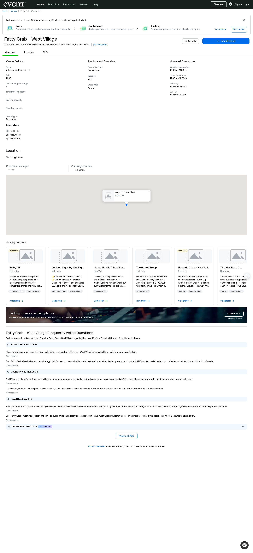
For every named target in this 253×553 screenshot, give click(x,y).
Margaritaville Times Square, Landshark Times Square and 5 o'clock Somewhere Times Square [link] (110, 267)
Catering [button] (182, 291)
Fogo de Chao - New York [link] (193, 267)
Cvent (4, 11)
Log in (246, 4)
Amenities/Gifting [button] (16, 291)
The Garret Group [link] (146, 267)
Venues (40, 4)
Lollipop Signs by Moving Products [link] (68, 267)
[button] (126, 205)
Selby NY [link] (15, 267)
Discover (84, 4)
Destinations (69, 4)
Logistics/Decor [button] (33, 291)
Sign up (238, 4)
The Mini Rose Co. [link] (231, 267)
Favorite (192, 41)
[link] (25, 256)
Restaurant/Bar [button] (100, 291)
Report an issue (96, 446)
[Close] (244, 20)
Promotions (53, 4)
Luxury (95, 4)
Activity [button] (223, 291)
